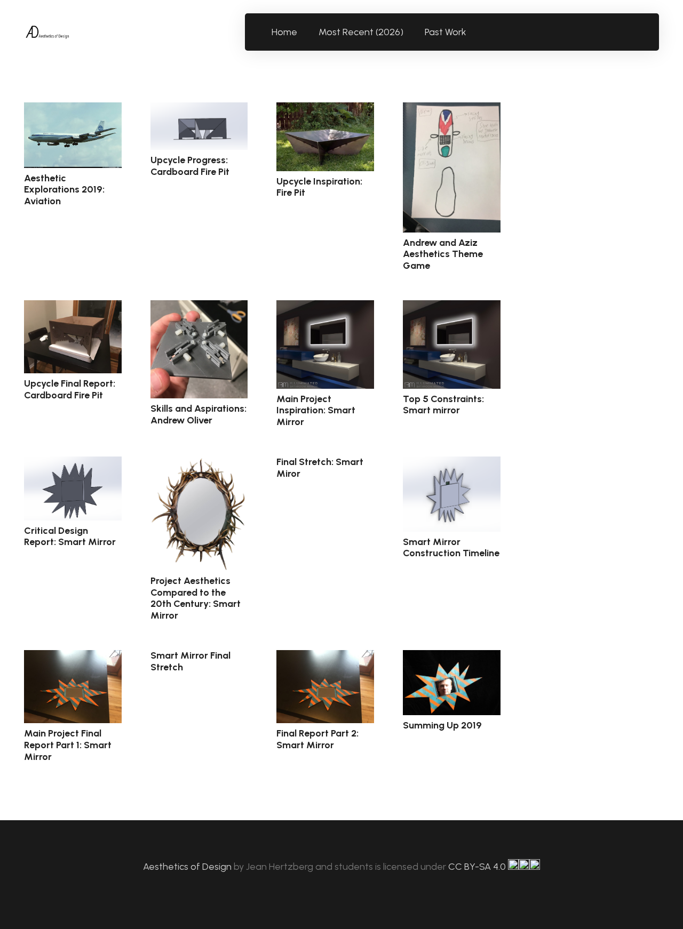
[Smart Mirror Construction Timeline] (452, 494)
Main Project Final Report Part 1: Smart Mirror (68, 744)
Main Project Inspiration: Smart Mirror (315, 410)
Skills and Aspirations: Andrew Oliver (198, 414)
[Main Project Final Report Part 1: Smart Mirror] (73, 686)
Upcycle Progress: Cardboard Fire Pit (189, 166)
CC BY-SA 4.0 (478, 866)
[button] (472, 32)
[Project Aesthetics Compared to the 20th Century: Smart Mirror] (199, 514)
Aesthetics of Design (188, 866)
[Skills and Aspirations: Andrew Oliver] (199, 349)
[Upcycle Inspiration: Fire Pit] (325, 136)
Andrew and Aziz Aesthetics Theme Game (443, 254)
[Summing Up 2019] (452, 682)
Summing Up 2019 (442, 725)
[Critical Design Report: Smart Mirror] (73, 488)
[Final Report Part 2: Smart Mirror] (325, 686)
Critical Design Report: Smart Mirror (70, 536)
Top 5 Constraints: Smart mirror (443, 405)
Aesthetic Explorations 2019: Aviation (64, 189)
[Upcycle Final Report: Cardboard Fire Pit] (73, 336)
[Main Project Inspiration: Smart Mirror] (325, 344)
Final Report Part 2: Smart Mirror (317, 739)
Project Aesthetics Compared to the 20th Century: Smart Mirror (195, 598)
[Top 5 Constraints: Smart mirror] (452, 344)
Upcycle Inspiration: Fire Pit (319, 187)
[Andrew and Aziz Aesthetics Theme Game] (452, 167)
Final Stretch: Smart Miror (319, 467)
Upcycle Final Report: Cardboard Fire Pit (69, 389)
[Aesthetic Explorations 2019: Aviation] (73, 135)
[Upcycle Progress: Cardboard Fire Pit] (199, 126)
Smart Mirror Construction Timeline (451, 547)
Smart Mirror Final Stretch (190, 661)
